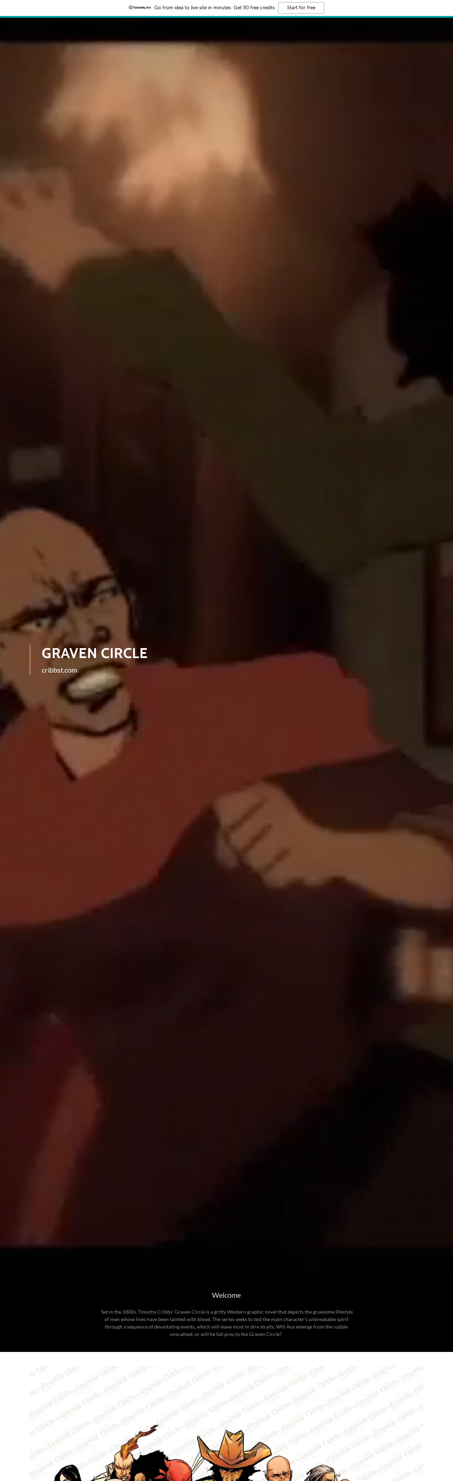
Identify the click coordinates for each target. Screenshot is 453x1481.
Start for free (301, 7)
